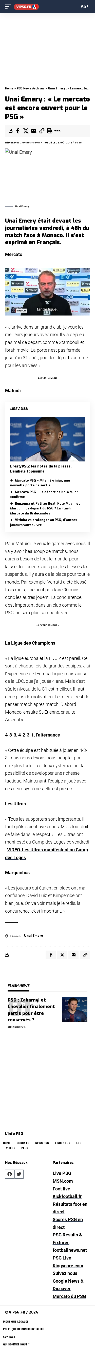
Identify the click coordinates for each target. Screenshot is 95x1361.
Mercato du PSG (69, 1296)
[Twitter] (19, 1174)
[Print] (49, 131)
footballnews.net (70, 1250)
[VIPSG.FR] (26, 7)
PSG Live (62, 1258)
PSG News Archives (31, 88)
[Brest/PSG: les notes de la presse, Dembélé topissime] (47, 439)
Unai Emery (33, 935)
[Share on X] (25, 131)
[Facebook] (9, 1174)
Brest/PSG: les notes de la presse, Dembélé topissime (40, 469)
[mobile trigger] (9, 7)
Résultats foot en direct (70, 1208)
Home (9, 88)
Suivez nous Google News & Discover (68, 1281)
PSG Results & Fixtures (67, 1238)
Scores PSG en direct (68, 1223)
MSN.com (63, 1181)
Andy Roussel (17, 1027)
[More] (57, 131)
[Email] (33, 131)
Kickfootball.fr (67, 1196)
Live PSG (62, 1173)
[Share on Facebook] (17, 131)
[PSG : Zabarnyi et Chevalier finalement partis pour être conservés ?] (74, 1009)
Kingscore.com (68, 1265)
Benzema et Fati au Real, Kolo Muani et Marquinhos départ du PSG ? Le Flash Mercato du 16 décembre (45, 508)
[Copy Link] (41, 131)
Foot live (61, 1188)
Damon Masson (30, 142)
